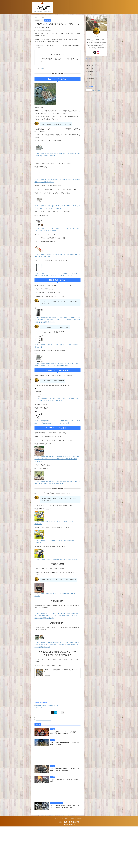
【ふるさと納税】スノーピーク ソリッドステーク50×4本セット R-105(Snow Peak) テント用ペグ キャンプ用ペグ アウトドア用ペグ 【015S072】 (55, 274)
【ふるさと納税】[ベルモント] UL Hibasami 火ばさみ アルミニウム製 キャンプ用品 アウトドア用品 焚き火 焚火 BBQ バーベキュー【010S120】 (57, 422)
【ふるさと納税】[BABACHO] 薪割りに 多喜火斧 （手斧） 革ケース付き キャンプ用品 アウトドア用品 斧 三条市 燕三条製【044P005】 (57, 482)
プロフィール (73, 818)
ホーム (56, 818)
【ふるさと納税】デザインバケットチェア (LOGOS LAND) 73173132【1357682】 (53, 523)
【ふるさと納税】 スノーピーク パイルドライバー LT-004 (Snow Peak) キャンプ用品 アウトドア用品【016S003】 (57, 181)
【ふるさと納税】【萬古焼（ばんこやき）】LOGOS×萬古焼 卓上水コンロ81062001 (54, 595)
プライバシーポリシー (64, 818)
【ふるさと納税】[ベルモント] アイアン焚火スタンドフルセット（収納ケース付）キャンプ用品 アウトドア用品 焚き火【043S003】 (57, 399)
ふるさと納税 (38, 717)
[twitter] (52, 712)
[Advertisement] (57, 689)
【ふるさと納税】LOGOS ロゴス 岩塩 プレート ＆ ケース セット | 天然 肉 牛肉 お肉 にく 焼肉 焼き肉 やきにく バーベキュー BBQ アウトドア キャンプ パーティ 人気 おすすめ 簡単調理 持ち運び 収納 (57, 616)
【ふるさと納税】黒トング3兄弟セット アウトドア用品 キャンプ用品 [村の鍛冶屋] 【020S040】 (57, 346)
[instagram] (98, 52)
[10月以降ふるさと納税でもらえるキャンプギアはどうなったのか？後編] (55, 712)
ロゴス (49, 720)
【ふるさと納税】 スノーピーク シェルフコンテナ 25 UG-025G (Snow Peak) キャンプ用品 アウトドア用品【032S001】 (57, 155)
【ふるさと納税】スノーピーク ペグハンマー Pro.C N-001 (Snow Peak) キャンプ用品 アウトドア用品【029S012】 (57, 255)
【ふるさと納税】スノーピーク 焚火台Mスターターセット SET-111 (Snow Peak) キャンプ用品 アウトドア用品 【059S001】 (56, 229)
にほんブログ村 (38, 707)
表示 (42, 68)
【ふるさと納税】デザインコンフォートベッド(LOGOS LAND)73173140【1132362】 (54, 541)
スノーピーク (39, 720)
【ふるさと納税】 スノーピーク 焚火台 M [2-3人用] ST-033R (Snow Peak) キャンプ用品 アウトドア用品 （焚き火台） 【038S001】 (57, 207)
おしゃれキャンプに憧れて (69, 822)
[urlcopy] (62, 712)
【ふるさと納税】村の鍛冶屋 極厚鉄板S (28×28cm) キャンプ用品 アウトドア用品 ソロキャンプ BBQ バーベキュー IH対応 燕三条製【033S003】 (57, 365)
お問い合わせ (80, 818)
